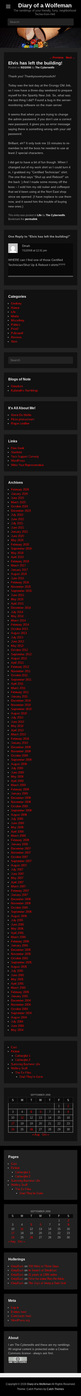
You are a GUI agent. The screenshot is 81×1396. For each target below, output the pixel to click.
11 (22, 1117)
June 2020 (17, 536)
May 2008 (17, 827)
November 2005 (21, 954)
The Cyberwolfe (44, 67)
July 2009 (17, 768)
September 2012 (21, 654)
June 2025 (17, 498)
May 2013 (17, 645)
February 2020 (20, 544)
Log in (15, 1307)
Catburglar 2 (22, 1059)
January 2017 (19, 569)
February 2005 (20, 992)
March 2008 (18, 835)
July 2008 (17, 818)
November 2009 (21, 751)
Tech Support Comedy (25, 456)
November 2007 (21, 852)
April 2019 (17, 557)
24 (12, 1129)
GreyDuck (17, 1266)
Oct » (45, 1134)
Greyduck (17, 386)
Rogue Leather (20, 423)
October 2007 (19, 857)
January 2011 (19, 696)
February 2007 (20, 890)
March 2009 (18, 785)
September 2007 (21, 861)
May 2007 (17, 878)
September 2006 (21, 911)
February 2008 (20, 840)
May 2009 (17, 776)
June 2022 (17, 519)
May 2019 (17, 553)
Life (39, 215)
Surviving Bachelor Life (25, 1064)
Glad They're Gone (31, 1076)
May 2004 (17, 1030)
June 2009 (17, 772)
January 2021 (19, 531)
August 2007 (19, 865)
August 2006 (19, 916)
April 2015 (17, 603)
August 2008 (19, 814)
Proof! (15, 328)
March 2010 (18, 734)
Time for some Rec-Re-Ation (46, 1278)
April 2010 (17, 730)
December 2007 (21, 848)
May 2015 (17, 599)
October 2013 (19, 629)
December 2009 (21, 747)
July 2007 (17, 869)
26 (31, 1129)
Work (14, 341)
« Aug (35, 1134)
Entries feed (18, 1312)
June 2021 (17, 527)
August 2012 (19, 658)
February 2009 (20, 789)
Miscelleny (17, 320)
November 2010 (21, 705)
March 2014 (18, 620)
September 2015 (21, 590)
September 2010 (21, 709)
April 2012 (17, 662)
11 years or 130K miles (42, 1274)
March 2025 (18, 502)
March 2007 (18, 886)
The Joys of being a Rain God (47, 1283)
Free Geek (17, 448)
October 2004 (19, 1009)
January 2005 (19, 996)
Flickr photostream (22, 419)
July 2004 (17, 1021)
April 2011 (17, 683)
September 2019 (21, 548)
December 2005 (21, 949)
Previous (56, 57)
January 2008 (19, 844)
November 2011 (20, 671)
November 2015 (21, 586)
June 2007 (17, 873)
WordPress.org (20, 1320)
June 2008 (17, 823)
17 (12, 1123)
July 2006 (17, 920)
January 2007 (19, 894)
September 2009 (21, 759)
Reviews (16, 337)
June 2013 (17, 641)
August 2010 (19, 713)
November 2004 (21, 1004)
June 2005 (17, 975)
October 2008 (19, 806)
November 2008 (21, 802)
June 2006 (17, 924)
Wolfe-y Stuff (19, 1068)
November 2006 (21, 903)
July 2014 (17, 612)
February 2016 (20, 582)
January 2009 (19, 793)
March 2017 (18, 565)
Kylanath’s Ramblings (24, 390)
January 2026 (19, 493)
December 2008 (21, 797)
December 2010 (21, 700)
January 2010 (19, 742)
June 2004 (17, 1025)
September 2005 (21, 962)
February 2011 (20, 692)
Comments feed (21, 1316)
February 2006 (20, 941)
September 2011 (21, 679)
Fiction (15, 1051)
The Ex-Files (23, 1072)
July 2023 (17, 514)
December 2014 (21, 607)
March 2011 (18, 688)
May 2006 (17, 928)
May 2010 (17, 726)
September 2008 (21, 810)
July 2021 (17, 523)
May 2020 (17, 540)
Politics (15, 324)
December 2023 (21, 510)
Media (15, 316)
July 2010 (17, 717)
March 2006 (18, 937)
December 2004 (21, 1000)
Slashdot (16, 452)
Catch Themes (55, 1389)
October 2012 (19, 650)
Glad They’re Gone (31, 1193)
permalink (31, 219)
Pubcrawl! (17, 333)
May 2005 (17, 979)
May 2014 (17, 616)
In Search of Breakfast (42, 1270)
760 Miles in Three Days (43, 1266)
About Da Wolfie (21, 415)
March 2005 (18, 987)
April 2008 (17, 831)
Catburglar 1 (22, 1055)
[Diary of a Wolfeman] (40, 38)
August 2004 (19, 1017)
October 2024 (19, 506)
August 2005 (19, 966)
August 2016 (19, 574)
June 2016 (17, 578)
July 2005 (17, 970)
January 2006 (19, 945)
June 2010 (17, 721)
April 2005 (17, 983)
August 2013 (19, 633)
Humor (15, 307)
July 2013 (17, 637)
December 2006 (21, 899)
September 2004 (21, 1013)
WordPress (18, 460)
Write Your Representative (27, 465)
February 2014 (20, 624)
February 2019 (20, 561)
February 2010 (20, 738)
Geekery (16, 303)
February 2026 (20, 489)
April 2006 (17, 933)
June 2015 (17, 595)
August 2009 (19, 764)
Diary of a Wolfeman (45, 5)
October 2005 (19, 958)
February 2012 (20, 666)
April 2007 (17, 882)
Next (70, 57)
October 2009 (19, 755)
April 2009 (17, 781)
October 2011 (19, 675)
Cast (14, 1047)
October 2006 (19, 907)
